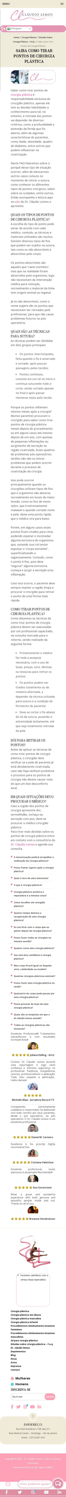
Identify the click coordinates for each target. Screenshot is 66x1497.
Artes (14, 1362)
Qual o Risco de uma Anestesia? (31, 878)
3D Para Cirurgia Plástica (24, 1340)
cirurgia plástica (21, 94)
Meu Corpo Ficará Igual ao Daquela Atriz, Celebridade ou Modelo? (33, 967)
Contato (15, 1369)
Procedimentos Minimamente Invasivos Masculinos (33, 1335)
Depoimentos (18, 1351)
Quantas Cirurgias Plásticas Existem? (34, 976)
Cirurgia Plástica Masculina (26, 1318)
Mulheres (22, 1378)
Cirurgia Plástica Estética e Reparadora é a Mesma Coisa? (30, 893)
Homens (21, 1384)
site (18, 201)
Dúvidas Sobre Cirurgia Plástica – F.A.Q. (32, 1344)
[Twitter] (19, 1492)
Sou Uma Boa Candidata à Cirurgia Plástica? (32, 957)
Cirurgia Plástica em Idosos (26, 1314)
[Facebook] (12, 1409)
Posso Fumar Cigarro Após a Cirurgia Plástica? (34, 869)
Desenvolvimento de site (25, 1467)
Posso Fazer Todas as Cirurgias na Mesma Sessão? (32, 939)
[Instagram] (25, 1409)
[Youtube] (32, 1409)
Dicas (14, 1358)
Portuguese (16, 28)
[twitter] (18, 1409)
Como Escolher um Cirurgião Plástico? (29, 904)
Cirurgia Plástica (20, 1311)
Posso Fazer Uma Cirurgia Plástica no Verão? (34, 984)
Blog (13, 1355)
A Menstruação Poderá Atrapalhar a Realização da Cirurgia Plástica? (34, 859)
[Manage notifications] (8, 1483)
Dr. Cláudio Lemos (23, 844)
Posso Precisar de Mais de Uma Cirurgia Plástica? (31, 1006)
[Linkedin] (39, 1407)
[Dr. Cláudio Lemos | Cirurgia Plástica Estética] (33, 15)
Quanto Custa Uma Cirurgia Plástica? (34, 948)
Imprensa (16, 1366)
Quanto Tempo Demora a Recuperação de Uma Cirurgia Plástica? (30, 916)
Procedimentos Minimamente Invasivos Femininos (33, 1327)
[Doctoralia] (33, 1289)
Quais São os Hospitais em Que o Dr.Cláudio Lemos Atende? (32, 1016)
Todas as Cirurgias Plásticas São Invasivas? (32, 1027)
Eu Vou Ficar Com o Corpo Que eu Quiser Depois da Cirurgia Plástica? (33, 929)
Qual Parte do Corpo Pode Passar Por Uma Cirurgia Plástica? (34, 995)
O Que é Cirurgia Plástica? (28, 885)
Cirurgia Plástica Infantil (24, 1322)
